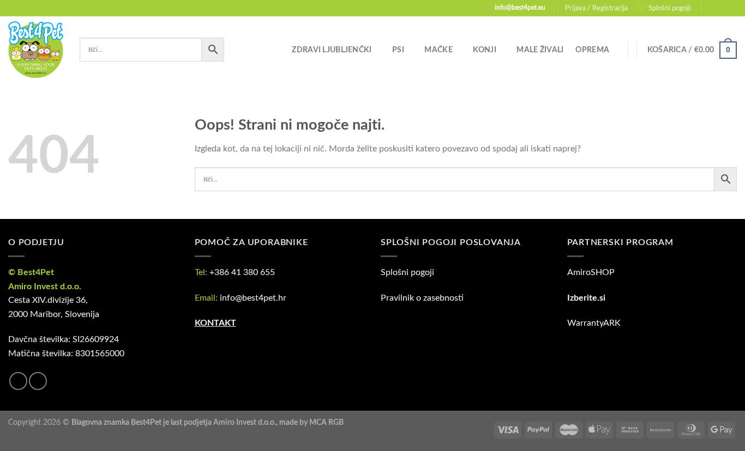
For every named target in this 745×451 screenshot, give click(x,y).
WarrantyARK (594, 323)
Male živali (539, 50)
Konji (484, 50)
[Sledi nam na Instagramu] (721, 8)
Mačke (438, 50)
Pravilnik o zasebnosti (422, 298)
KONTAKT (215, 323)
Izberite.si (586, 298)
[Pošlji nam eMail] (731, 8)
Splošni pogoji (669, 8)
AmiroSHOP (591, 272)
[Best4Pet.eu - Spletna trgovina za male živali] (35, 49)
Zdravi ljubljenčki (331, 50)
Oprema (592, 50)
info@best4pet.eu (520, 7)
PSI (398, 50)
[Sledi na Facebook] (710, 8)
